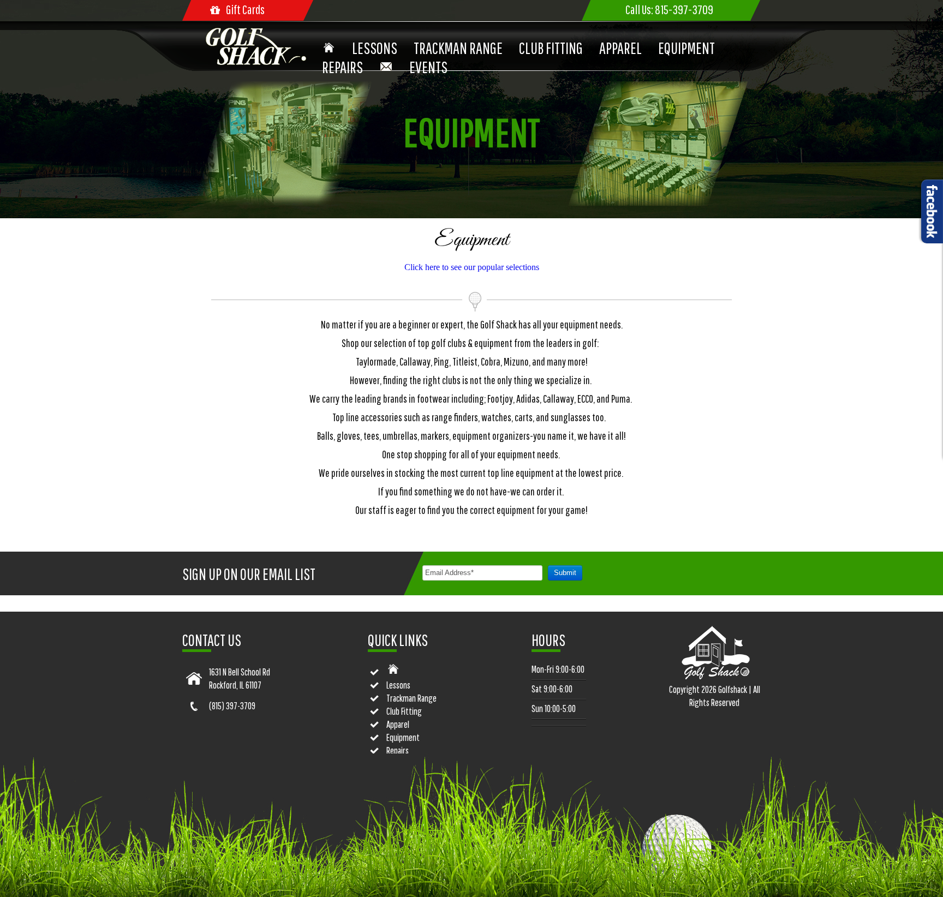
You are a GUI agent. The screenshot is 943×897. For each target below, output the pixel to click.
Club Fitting (551, 47)
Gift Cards (245, 9)
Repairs (342, 66)
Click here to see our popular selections (471, 267)
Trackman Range (458, 47)
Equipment (686, 47)
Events (428, 66)
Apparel (620, 47)
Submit (565, 573)
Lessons (374, 47)
